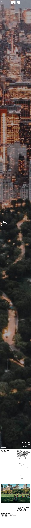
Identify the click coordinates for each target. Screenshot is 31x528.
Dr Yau (21, 508)
